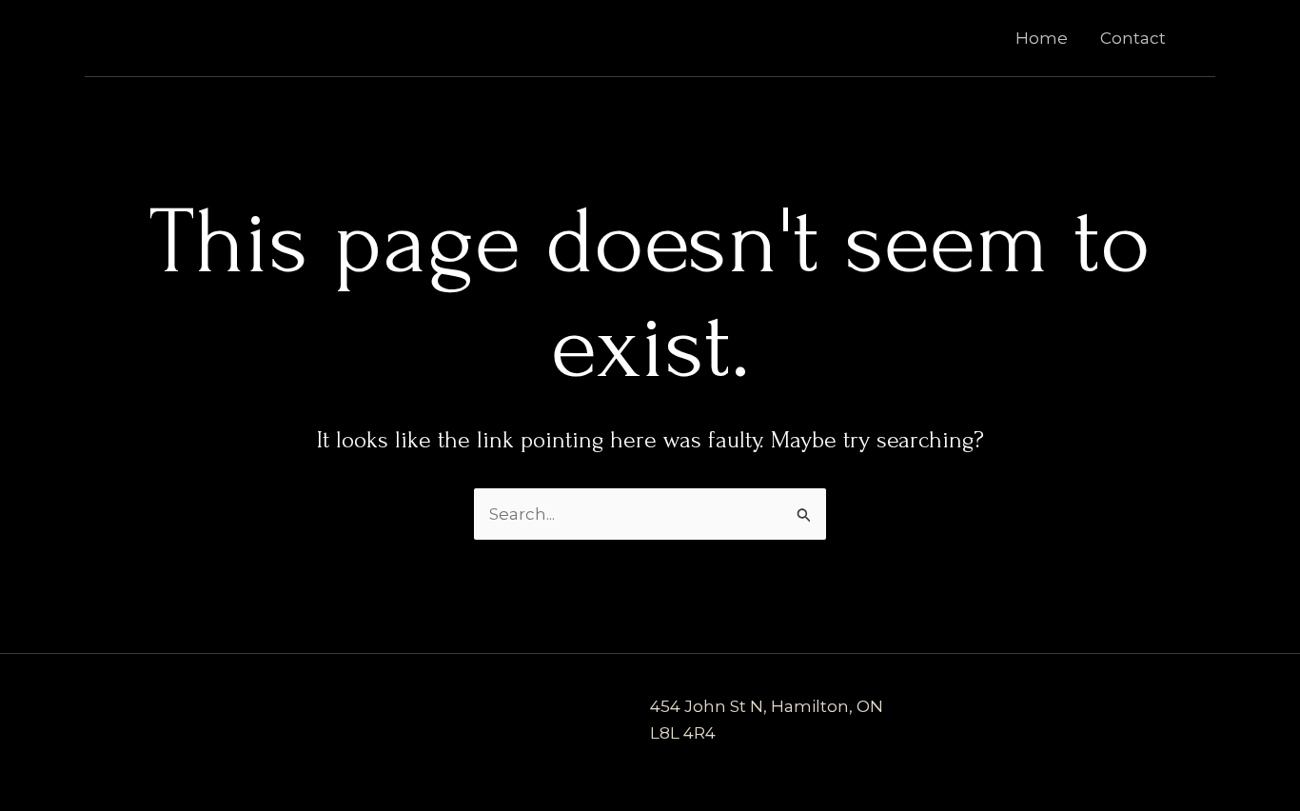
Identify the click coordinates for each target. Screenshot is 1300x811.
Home (1041, 38)
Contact (1133, 38)
